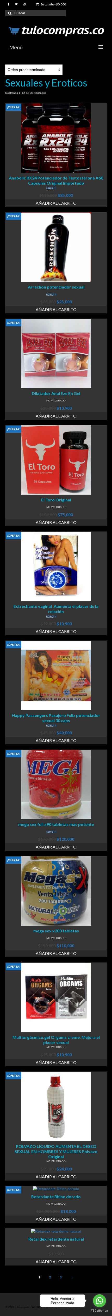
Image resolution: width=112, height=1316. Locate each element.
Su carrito (53, 4)
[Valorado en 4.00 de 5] (56, 617)
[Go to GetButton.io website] (99, 1310)
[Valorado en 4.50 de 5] (56, 295)
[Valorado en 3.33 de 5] (56, 832)
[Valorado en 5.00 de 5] (56, 188)
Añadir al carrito (56, 202)
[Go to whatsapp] (99, 1300)
